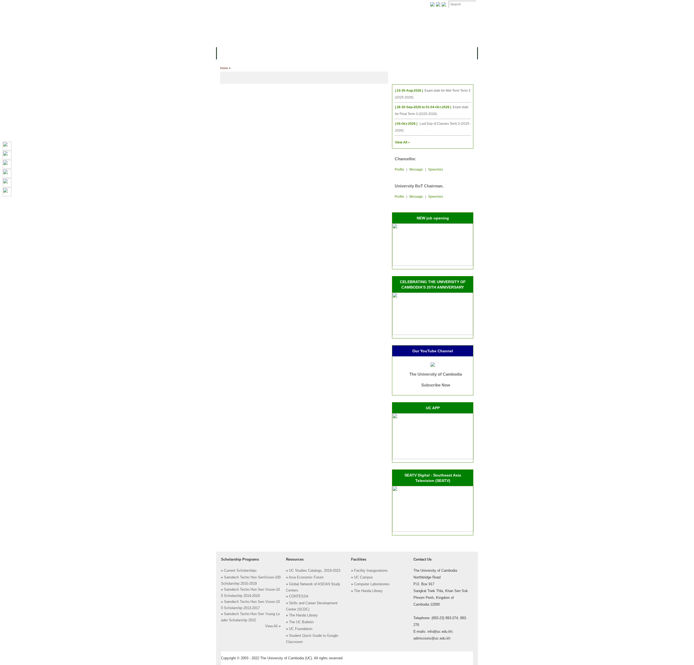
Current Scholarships (240, 571)
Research (362, 53)
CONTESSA (299, 596)
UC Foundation (300, 629)
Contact (341, 4)
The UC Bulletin (301, 622)
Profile (399, 169)
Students (336, 53)
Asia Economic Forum (306, 577)
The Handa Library (303, 615)
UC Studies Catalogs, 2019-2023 (314, 571)
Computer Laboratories (372, 584)
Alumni (385, 53)
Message (416, 169)
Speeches (435, 169)
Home (224, 68)
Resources (309, 53)
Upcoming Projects (418, 53)
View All (271, 626)
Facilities (229, 4)
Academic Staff (259, 4)
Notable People (370, 4)
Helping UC (315, 4)
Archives (289, 4)
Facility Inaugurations (371, 571)
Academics (281, 53)
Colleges (254, 53)
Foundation (403, 4)
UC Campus (363, 577)
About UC (229, 53)
